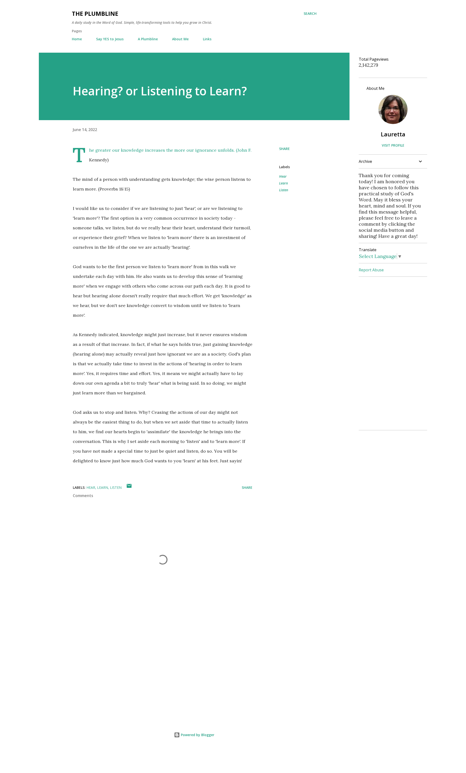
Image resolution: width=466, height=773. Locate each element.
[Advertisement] (155, 658)
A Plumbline (148, 39)
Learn (283, 183)
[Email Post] (129, 487)
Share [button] (284, 148)
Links (207, 39)
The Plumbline (95, 13)
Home (77, 39)
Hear (283, 176)
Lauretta (393, 134)
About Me (180, 39)
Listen (283, 190)
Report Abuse (371, 270)
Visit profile (393, 145)
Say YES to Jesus (110, 39)
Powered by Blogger (197, 734)
